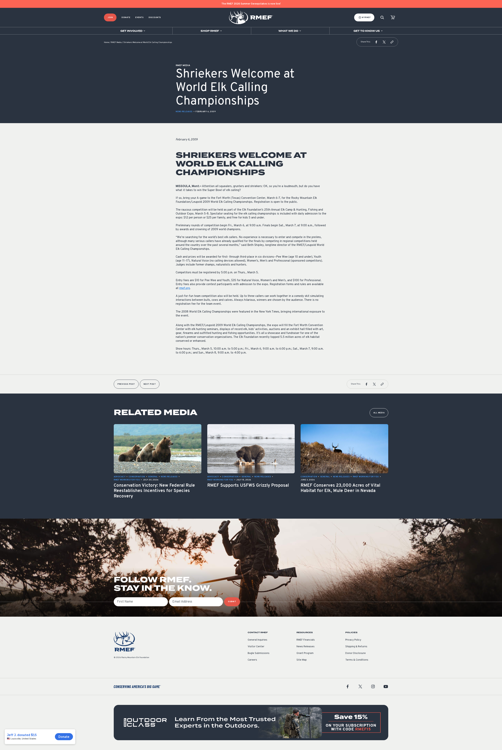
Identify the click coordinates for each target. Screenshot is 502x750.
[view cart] (393, 18)
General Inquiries (257, 640)
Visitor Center (256, 646)
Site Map (301, 660)
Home (106, 42)
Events (139, 17)
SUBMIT (232, 601)
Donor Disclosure (355, 653)
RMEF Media (116, 42)
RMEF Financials (305, 640)
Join (110, 17)
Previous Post (126, 384)
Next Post (150, 384)
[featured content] (251, 722)
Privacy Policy (353, 640)
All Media (379, 413)
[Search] (382, 18)
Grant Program (305, 653)
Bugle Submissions (258, 653)
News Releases (184, 111)
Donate (126, 17)
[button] (376, 42)
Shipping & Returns (356, 646)
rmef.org (184, 288)
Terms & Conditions (356, 660)
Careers (252, 660)
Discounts (155, 17)
